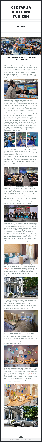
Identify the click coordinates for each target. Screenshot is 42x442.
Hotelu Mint (30, 373)
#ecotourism (17, 429)
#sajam (34, 429)
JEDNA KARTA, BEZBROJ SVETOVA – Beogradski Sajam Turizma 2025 (21, 58)
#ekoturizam (22, 429)
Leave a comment (27, 431)
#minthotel (31, 429)
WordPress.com (30, 439)
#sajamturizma (14, 431)
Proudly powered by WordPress (14, 439)
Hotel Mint (6, 268)
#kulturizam (27, 429)
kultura (21, 61)
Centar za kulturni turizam (21, 11)
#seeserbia (19, 431)
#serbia (22, 431)
